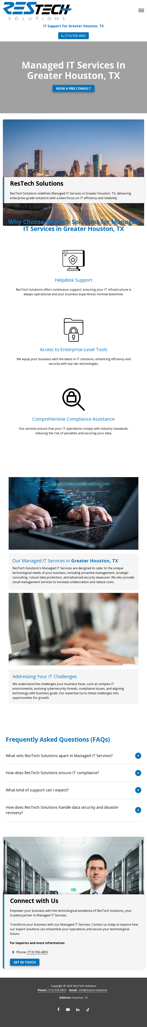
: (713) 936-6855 (52, 990)
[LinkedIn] (77, 1009)
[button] (141, 11)
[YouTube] (68, 1009)
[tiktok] (88, 1009)
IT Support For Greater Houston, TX (73, 26)
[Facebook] (58, 1009)
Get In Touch (25, 962)
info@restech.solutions (88, 990)
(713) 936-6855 (75, 36)
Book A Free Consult (73, 88)
